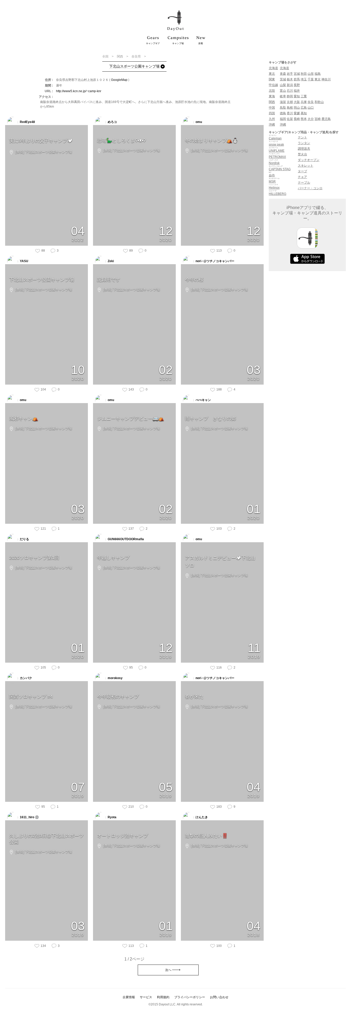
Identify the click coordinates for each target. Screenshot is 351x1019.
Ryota (111, 817)
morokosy (115, 678)
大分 (311, 119)
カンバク (25, 678)
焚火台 (302, 154)
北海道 (273, 68)
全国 (105, 56)
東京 (318, 79)
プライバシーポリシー (189, 997)
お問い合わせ (219, 997)
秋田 (304, 73)
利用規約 (163, 997)
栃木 (290, 79)
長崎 (297, 119)
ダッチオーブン (308, 160)
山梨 (283, 85)
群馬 (297, 79)
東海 (272, 96)
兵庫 (304, 102)
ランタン (304, 143)
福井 (297, 90)
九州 (272, 119)
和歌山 (319, 102)
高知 (304, 113)
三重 (304, 96)
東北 (272, 73)
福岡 (283, 119)
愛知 (297, 96)
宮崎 (318, 119)
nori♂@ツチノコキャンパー (214, 261)
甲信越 (273, 85)
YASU (23, 261)
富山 (283, 90)
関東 (272, 79)
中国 (272, 107)
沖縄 (272, 124)
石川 (290, 90)
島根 (290, 107)
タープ (302, 171)
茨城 (283, 79)
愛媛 (297, 113)
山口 (311, 107)
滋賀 (283, 102)
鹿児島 (326, 119)
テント (302, 137)
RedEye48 (27, 122)
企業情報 (129, 997)
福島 (318, 73)
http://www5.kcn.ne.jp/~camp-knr (78, 91)
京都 (290, 102)
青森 (283, 73)
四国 (272, 113)
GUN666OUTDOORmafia (125, 539)
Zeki (110, 261)
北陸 (272, 90)
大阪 (297, 102)
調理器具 (304, 148)
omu (198, 122)
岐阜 (283, 96)
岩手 (290, 73)
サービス (146, 997)
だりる (24, 539)
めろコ (112, 122)
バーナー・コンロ (310, 188)
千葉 (311, 79)
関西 (120, 56)
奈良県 (137, 56)
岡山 (297, 107)
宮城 (297, 73)
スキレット (305, 165)
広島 (304, 107)
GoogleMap (119, 80)
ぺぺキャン (203, 400)
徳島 (283, 113)
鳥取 (283, 107)
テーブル (304, 182)
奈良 (311, 102)
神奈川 (326, 79)
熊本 (304, 119)
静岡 (290, 96)
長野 (297, 85)
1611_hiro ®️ (29, 817)
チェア (302, 177)
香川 (290, 113)
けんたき (201, 817)
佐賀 (290, 119)
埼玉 (304, 79)
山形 (311, 73)
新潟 (290, 85)
